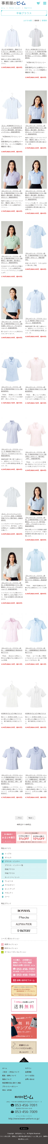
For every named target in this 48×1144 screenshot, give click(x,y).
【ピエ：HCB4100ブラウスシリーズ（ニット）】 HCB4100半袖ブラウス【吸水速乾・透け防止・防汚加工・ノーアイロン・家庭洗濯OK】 (36, 53)
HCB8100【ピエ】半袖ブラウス (11, 713)
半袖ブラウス (28, 8)
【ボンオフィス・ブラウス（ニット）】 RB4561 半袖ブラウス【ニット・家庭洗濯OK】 (36, 320)
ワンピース (8, 881)
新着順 (44, 20)
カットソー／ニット (12, 877)
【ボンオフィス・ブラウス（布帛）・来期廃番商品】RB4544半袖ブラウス (11, 650)
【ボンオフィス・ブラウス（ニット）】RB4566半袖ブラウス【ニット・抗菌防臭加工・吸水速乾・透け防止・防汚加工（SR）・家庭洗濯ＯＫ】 (36, 779)
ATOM (9, 1090)
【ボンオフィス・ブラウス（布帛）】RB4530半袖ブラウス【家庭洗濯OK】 (11, 389)
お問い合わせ (29, 1079)
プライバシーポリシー (10, 1086)
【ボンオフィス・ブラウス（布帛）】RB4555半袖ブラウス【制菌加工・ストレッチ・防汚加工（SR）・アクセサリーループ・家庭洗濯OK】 (35, 521)
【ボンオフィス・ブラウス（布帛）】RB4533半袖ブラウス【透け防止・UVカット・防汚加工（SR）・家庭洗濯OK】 (35, 455)
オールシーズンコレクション (15, 952)
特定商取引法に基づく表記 (11, 1083)
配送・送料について (9, 1075)
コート (7, 896)
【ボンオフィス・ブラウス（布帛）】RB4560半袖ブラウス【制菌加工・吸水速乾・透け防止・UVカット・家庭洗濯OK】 (11, 259)
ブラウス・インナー (15, 8)
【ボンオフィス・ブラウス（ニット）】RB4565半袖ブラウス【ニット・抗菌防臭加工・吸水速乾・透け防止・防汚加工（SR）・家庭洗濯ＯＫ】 (12, 779)
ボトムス (8, 857)
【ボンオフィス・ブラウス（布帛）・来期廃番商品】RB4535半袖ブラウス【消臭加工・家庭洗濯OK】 (36, 579)
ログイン (28, 1068)
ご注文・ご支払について (10, 1072)
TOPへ (23, 1061)
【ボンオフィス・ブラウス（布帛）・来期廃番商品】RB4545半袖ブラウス (35, 650)
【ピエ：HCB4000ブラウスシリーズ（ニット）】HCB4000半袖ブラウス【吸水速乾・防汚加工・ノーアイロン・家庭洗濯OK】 (12, 129)
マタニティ (8, 892)
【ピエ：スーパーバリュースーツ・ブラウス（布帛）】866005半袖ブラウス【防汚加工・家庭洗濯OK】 (12, 517)
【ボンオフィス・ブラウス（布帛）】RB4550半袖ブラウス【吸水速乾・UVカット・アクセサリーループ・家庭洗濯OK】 (11, 324)
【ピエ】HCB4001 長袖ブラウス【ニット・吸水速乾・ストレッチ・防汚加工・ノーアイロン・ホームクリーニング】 (12, 52)
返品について (7, 1079)
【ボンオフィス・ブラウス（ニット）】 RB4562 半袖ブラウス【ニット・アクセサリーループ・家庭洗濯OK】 (12, 452)
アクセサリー (9, 885)
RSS (4, 1090)
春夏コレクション (11, 944)
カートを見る (29, 1075)
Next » (31, 818)
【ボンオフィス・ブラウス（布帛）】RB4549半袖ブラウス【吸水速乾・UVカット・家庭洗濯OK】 (35, 256)
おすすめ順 (28, 20)
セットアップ (9, 889)
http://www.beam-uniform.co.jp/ (24, 1117)
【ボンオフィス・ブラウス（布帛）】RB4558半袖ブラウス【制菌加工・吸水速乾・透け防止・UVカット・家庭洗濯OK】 (11, 194)
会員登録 (28, 1072)
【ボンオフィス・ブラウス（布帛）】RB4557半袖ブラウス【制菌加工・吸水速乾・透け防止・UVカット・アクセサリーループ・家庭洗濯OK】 (35, 130)
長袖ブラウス (10, 869)
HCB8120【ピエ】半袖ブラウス (35, 713)
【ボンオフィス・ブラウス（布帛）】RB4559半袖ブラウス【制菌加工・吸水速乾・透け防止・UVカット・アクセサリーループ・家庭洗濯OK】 (35, 195)
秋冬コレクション (11, 948)
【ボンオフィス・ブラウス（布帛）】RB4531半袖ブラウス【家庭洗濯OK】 (35, 389)
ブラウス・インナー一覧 (14, 865)
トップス (8, 853)
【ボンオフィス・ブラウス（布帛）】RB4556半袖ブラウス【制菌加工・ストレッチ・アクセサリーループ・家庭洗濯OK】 (12, 586)
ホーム (3, 8)
